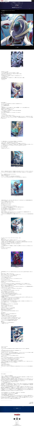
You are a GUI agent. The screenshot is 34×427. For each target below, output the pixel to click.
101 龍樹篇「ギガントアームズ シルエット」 (16, 2)
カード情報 (17, 47)
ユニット (3, 2)
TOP (1, 2)
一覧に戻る (17, 408)
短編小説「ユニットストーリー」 (8, 2)
